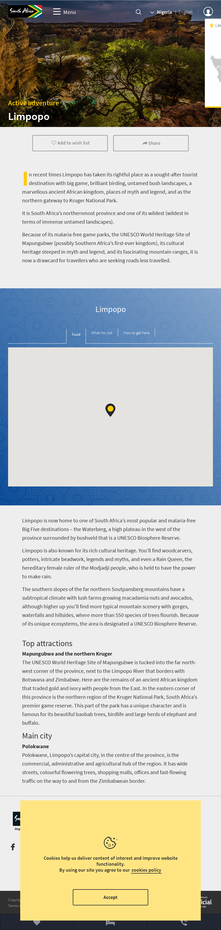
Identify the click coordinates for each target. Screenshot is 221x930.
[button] (110, 410)
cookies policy (146, 870)
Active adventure (33, 102)
